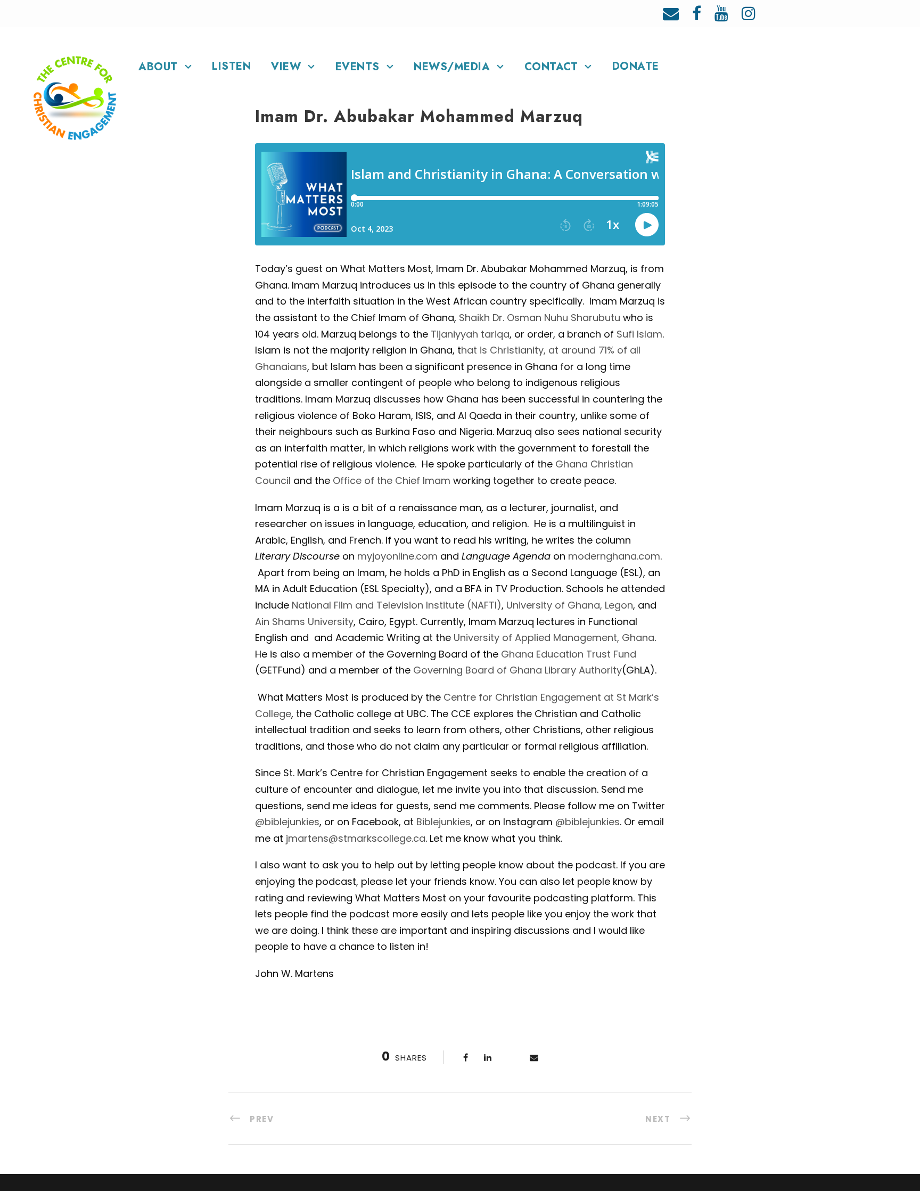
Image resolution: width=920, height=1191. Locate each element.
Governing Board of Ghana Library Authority (517, 670)
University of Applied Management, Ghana (554, 637)
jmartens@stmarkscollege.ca (355, 838)
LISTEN (231, 66)
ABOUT (158, 67)
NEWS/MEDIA (452, 67)
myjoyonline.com (397, 556)
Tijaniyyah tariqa (470, 334)
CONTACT (551, 67)
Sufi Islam (639, 334)
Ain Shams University (304, 621)
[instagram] (748, 13)
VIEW (286, 67)
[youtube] (721, 13)
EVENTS (357, 67)
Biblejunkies (443, 821)
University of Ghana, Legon (569, 605)
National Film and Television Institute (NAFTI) (397, 605)
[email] (671, 13)
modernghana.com (614, 556)
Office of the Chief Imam (391, 480)
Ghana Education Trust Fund (568, 654)
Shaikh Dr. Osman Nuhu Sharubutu (539, 317)
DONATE (635, 66)
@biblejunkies (287, 821)
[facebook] (696, 13)
